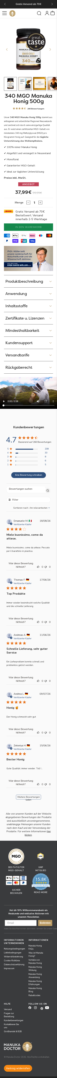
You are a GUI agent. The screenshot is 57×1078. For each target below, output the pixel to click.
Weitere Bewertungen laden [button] (28, 797)
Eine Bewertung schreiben (28, 474)
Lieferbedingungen (12, 952)
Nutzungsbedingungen (14, 948)
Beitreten (45, 923)
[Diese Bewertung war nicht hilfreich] (46, 567)
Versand (8, 1009)
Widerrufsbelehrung (13, 956)
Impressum (9, 968)
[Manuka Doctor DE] (12, 13)
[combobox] (32, 507)
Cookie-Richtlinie (12, 960)
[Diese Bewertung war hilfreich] (39, 567)
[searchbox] (26, 489)
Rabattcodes (34, 995)
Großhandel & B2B (13, 1031)
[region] (28, 449)
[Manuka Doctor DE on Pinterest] (42, 1008)
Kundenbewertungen (13, 1020)
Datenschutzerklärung (14, 964)
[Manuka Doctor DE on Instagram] (36, 1008)
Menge (19, 202)
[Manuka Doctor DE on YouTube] (47, 1008)
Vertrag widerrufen (18, 1068)
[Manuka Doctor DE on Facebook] (31, 1008)
